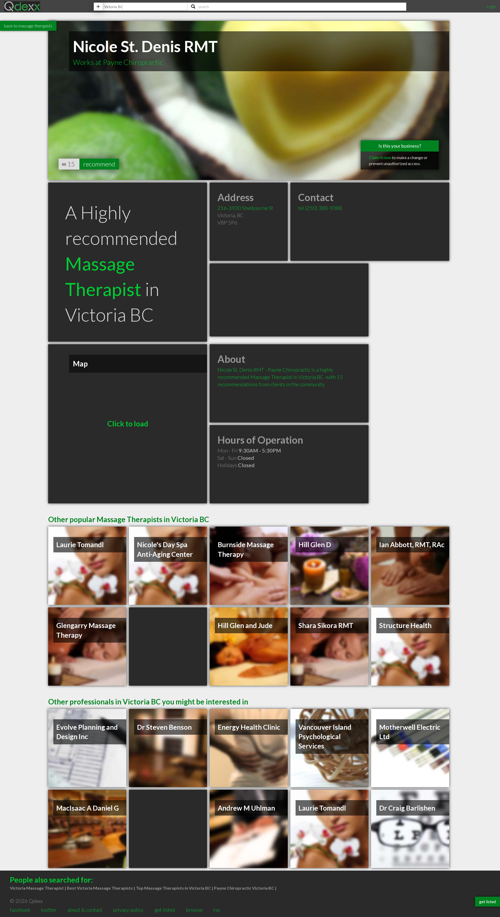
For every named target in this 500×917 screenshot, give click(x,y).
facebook (20, 910)
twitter (49, 910)
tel (320, 208)
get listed (164, 910)
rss (216, 910)
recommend (99, 164)
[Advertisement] (289, 299)
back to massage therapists (28, 25)
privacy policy (128, 910)
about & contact (84, 910)
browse (194, 910)
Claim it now (380, 157)
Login (491, 6)
